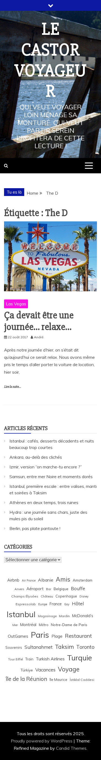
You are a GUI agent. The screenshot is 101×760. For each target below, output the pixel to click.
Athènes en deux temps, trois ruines (43, 502)
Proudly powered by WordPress (42, 741)
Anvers (19, 589)
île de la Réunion (26, 678)
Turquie (79, 657)
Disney (84, 596)
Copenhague (66, 596)
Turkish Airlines (50, 658)
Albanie (45, 580)
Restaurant (78, 636)
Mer (15, 625)
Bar (48, 589)
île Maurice (58, 679)
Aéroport (35, 588)
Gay (66, 604)
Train (29, 659)
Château (47, 596)
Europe (42, 604)
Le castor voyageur (51, 60)
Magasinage (47, 616)
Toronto (85, 647)
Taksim (64, 646)
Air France (29, 580)
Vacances (45, 670)
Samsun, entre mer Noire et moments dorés (51, 476)
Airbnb (13, 580)
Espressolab (26, 604)
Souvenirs (13, 647)
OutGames (18, 636)
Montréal (28, 624)
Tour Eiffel (15, 659)
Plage (56, 636)
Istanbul (21, 614)
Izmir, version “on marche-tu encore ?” (45, 466)
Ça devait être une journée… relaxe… (39, 321)
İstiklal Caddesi (82, 680)
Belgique (61, 588)
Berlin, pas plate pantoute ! (34, 528)
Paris (40, 635)
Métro (43, 625)
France (56, 603)
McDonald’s (82, 615)
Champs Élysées (24, 596)
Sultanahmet (39, 647)
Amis (63, 579)
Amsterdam (82, 580)
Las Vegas (16, 303)
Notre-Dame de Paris (69, 624)
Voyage (68, 669)
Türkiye (26, 670)
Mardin (64, 616)
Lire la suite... (12, 387)
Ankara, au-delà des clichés (35, 457)
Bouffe (78, 588)
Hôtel (78, 603)
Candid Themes (71, 748)
